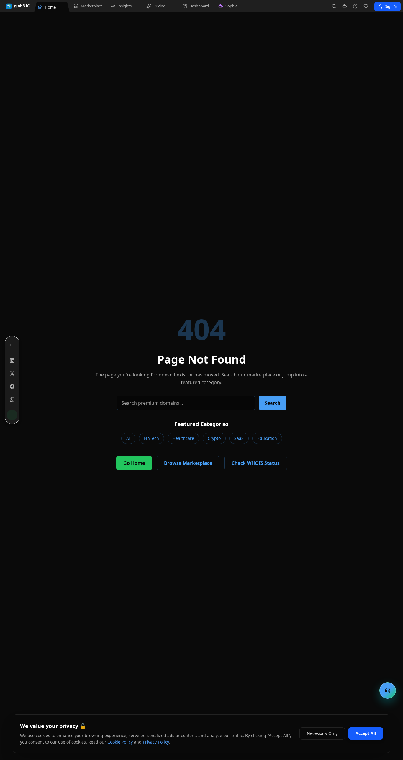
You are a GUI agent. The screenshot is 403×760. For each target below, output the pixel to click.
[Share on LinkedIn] (12, 360)
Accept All (366, 733)
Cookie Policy (120, 742)
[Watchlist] (366, 6)
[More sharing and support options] (12, 415)
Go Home (134, 463)
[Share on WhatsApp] (12, 399)
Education (267, 438)
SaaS (239, 438)
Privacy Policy (156, 742)
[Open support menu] (387, 690)
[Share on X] (12, 373)
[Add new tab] (324, 6)
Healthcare (183, 438)
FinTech (151, 438)
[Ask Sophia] (345, 6)
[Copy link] (12, 345)
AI (128, 438)
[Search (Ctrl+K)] (334, 6)
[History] (355, 6)
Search (273, 403)
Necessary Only (322, 733)
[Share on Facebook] (12, 386)
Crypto (214, 438)
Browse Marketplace (188, 463)
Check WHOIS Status (256, 463)
